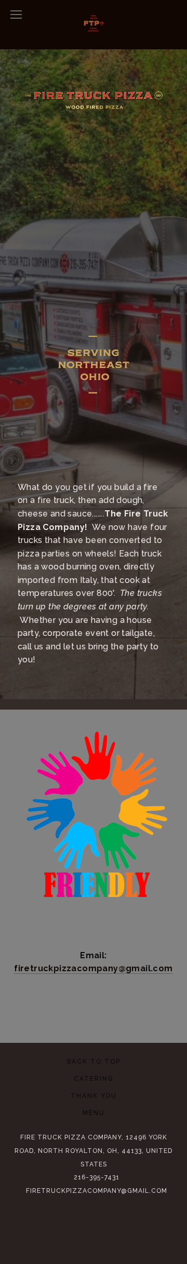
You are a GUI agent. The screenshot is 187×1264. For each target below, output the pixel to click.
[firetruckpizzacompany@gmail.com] (129, 1010)
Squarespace (118, 1230)
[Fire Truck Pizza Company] (57, 1010)
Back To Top (94, 1061)
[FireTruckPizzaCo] (81, 1010)
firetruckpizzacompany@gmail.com (96, 1190)
